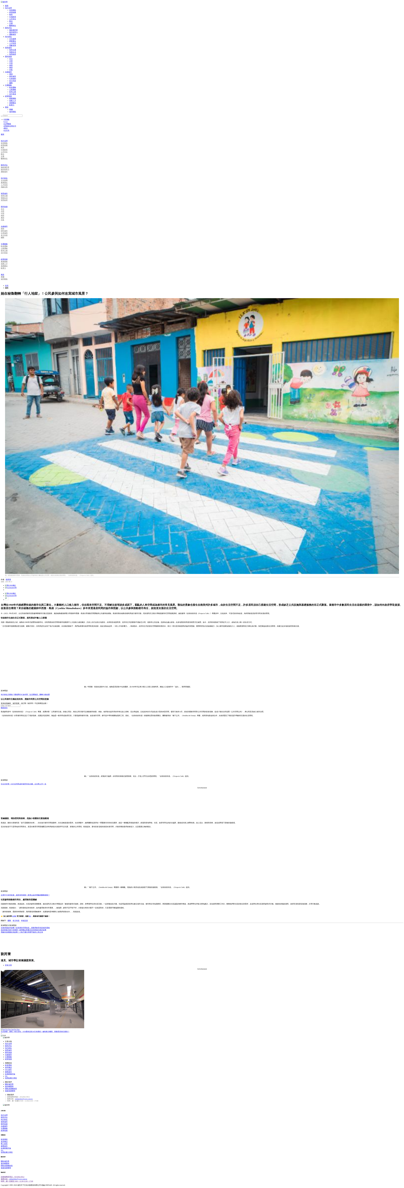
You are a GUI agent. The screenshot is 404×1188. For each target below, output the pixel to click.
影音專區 (8, 1065)
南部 (11, 65)
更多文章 (8, 965)
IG (30, 916)
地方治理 (8, 8)
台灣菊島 (7, 124)
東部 (11, 67)
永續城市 (8, 72)
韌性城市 (12, 76)
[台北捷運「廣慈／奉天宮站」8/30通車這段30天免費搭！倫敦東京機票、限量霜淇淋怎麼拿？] (202, 999)
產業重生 (12, 41)
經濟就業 (12, 12)
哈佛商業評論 (10, 1074)
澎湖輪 (6, 119)
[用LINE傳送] (10, 585)
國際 (11, 83)
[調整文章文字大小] (6, 600)
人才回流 (12, 43)
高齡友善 (12, 45)
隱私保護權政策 (11, 1089)
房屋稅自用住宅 (9, 126)
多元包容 (12, 81)
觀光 (11, 21)
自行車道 (12, 94)
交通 (11, 23)
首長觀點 (12, 10)
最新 (6, 6)
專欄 (11, 109)
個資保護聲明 (10, 1091)
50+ (6, 1076)
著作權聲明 (9, 1086)
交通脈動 (8, 85)
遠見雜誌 (8, 1067)
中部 (11, 63)
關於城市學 (9, 1084)
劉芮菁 (8, 579)
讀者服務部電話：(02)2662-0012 (12, 1177)
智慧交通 (12, 50)
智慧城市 (8, 48)
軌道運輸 (12, 87)
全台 (11, 59)
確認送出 (4, 708)
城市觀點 (12, 112)
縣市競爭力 (13, 32)
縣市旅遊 (8, 56)
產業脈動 (12, 98)
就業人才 (12, 101)
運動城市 (12, 34)
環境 (11, 74)
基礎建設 (12, 103)
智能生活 (12, 52)
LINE (14, 916)
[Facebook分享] (11, 588)
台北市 (6, 130)
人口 (5, 122)
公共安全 (12, 19)
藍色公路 (12, 92)
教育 (11, 14)
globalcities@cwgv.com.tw (24, 1099)
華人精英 (4, 1144)
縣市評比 (8, 28)
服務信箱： (5, 1179)
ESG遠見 (8, 1070)
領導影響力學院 (11, 1078)
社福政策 (12, 17)
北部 (11, 61)
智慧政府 (12, 54)
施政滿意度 (13, 30)
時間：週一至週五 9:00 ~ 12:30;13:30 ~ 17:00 (17, 1181)
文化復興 (12, 39)
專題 (6, 107)
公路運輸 (12, 89)
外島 (11, 70)
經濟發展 (8, 96)
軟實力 (11, 105)
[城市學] (4, 2)
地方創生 (8, 37)
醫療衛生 (12, 25)
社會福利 (12, 78)
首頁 (6, 285)
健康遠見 (8, 1072)
